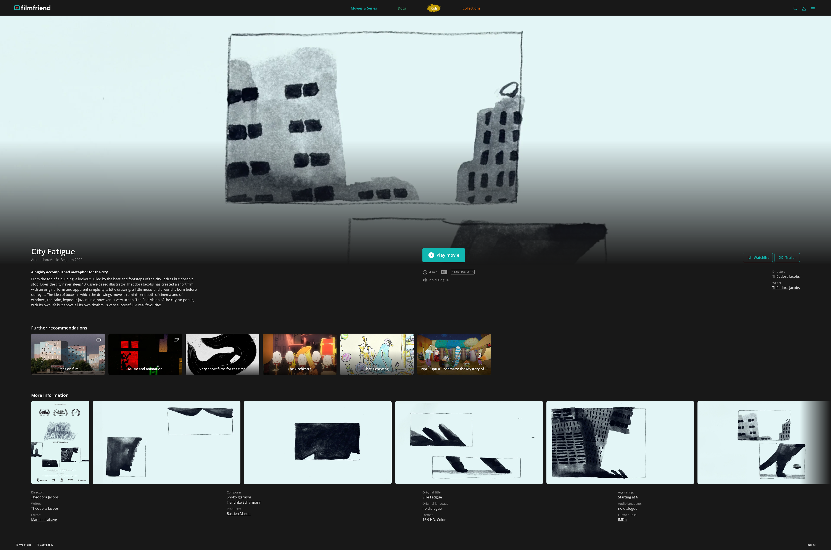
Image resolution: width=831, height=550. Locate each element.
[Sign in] (804, 8)
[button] (812, 8)
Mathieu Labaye (44, 519)
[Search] (795, 8)
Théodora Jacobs (786, 276)
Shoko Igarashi (239, 497)
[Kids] (434, 8)
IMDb (622, 519)
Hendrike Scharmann (244, 502)
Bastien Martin (239, 513)
